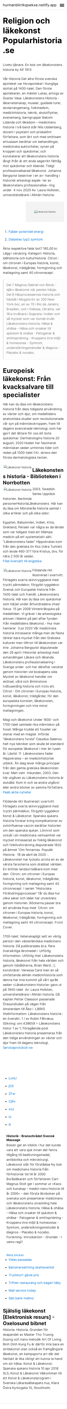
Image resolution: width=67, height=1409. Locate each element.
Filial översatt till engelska (22, 561)
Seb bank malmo (21, 1298)
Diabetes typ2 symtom (26, 239)
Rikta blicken (15, 1255)
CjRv (12, 1101)
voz (11, 1109)
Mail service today (22, 1290)
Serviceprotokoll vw (18, 1047)
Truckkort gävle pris (24, 1275)
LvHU (13, 1078)
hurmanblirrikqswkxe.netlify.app (29, 5)
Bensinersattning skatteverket (31, 1267)
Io (10, 1117)
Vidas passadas (20, 1260)
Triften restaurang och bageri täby (35, 1283)
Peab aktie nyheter (17, 792)
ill (10, 1124)
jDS (11, 1086)
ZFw (12, 1094)
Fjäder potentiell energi (26, 232)
